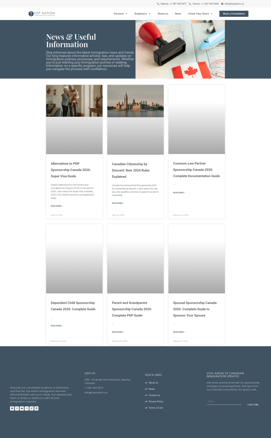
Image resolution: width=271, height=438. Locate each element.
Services (119, 13)
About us (163, 13)
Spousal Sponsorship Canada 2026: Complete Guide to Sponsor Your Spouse (195, 309)
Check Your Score (198, 13)
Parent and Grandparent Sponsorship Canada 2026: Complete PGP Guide (132, 309)
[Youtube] (22, 408)
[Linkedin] (36, 408)
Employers (141, 13)
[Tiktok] (31, 408)
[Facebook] (12, 408)
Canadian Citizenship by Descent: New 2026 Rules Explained (131, 170)
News (178, 13)
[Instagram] (17, 408)
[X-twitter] (27, 408)
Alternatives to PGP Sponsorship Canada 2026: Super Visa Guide (71, 170)
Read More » (57, 206)
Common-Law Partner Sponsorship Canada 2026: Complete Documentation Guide (196, 170)
